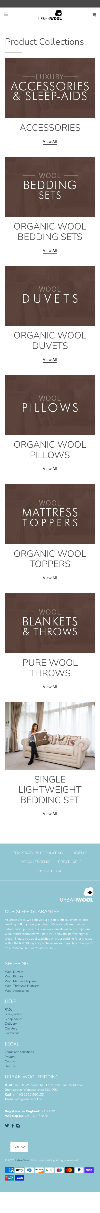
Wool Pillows (14, 976)
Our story (11, 1028)
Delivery (11, 1023)
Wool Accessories (17, 991)
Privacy (10, 1057)
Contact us (12, 1033)
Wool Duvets (14, 972)
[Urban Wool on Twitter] (7, 1127)
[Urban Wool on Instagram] (18, 1127)
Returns (10, 1066)
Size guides (13, 1014)
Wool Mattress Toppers (21, 981)
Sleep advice (14, 1019)
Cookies (10, 1061)
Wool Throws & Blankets (22, 986)
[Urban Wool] (50, 15)
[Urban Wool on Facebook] (12, 1127)
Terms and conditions (19, 1052)
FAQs (8, 1009)
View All (50, 141)
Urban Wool (22, 1160)
